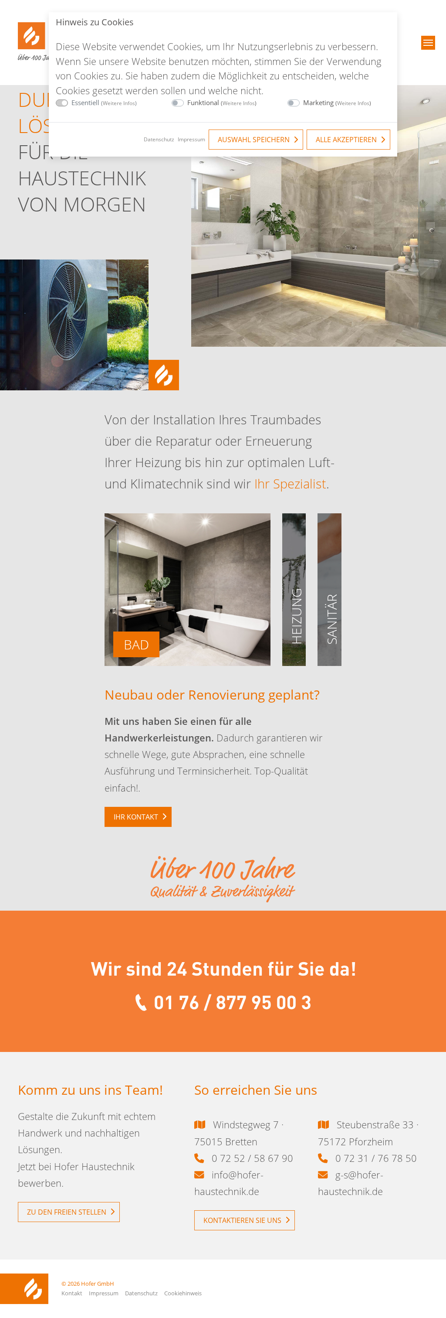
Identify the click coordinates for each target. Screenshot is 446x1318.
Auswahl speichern (254, 139)
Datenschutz (159, 139)
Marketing (337, 102)
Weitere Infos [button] (119, 103)
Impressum (191, 139)
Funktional (222, 102)
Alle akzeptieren (346, 139)
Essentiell (104, 102)
